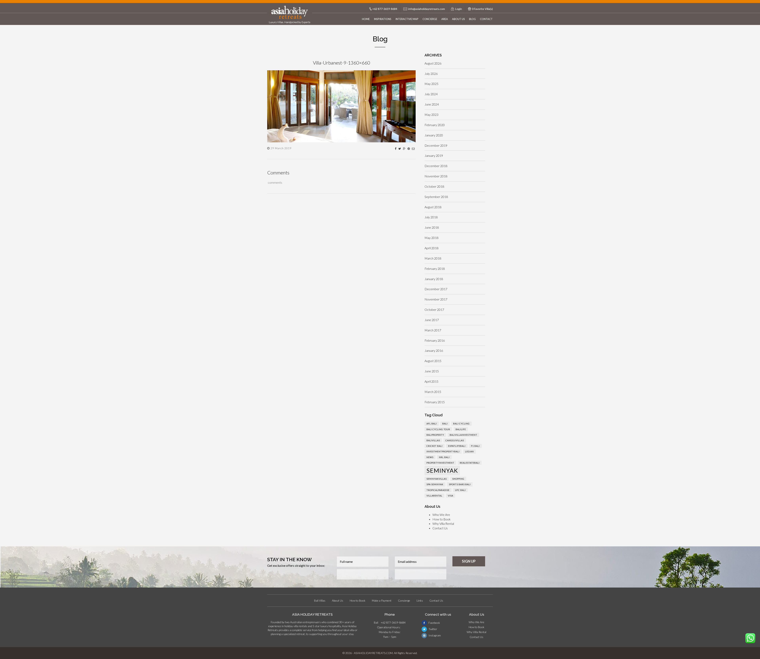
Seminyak (442, 470)
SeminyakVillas (437, 478)
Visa (450, 495)
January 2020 (434, 135)
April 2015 (431, 381)
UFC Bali (460, 490)
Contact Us (440, 528)
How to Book (441, 519)
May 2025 (431, 84)
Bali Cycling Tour (438, 429)
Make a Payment (381, 600)
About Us (458, 19)
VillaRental (434, 495)
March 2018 (433, 258)
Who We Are (441, 514)
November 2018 (436, 176)
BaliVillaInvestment (463, 435)
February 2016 (435, 340)
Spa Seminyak (435, 484)
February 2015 (435, 402)
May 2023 (431, 114)
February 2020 (435, 125)
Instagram (434, 635)
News (430, 457)
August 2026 (433, 63)
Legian (469, 451)
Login (458, 8)
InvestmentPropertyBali (443, 451)
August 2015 (433, 361)
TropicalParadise (438, 490)
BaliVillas (433, 440)
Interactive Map (406, 19)
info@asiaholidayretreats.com (426, 8)
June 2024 (432, 104)
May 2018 (431, 238)
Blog (472, 19)
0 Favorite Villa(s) (482, 8)
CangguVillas (455, 440)
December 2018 (436, 166)
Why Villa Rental (443, 523)
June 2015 (432, 371)
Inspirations (382, 19)
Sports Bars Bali (460, 484)
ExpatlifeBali (457, 446)
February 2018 (435, 268)
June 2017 (432, 320)
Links (420, 600)
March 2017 (433, 330)
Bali (445, 423)
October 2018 (434, 186)
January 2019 (434, 155)
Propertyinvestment (440, 462)
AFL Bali (432, 423)
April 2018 (431, 248)
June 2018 (432, 227)
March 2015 (433, 392)
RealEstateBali (470, 462)
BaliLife (461, 429)
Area (444, 19)
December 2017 (436, 289)
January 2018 (434, 279)
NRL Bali (444, 457)
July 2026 (431, 73)
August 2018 (433, 207)
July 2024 (431, 94)
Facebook (434, 622)
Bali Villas (319, 600)
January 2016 (434, 350)
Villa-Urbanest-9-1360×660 (341, 63)
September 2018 (436, 197)
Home (366, 19)
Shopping (458, 478)
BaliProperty (435, 435)
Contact (486, 19)
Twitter (432, 629)
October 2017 (434, 309)
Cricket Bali (435, 446)
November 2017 (436, 299)
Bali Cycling (461, 423)
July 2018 (431, 217)
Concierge (430, 19)
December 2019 (436, 145)
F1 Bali (475, 446)
